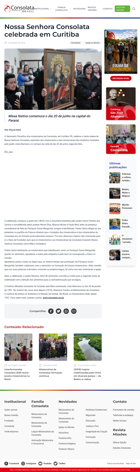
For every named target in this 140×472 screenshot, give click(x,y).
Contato (108, 8)
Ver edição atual (120, 78)
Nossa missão (11, 415)
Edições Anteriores (122, 448)
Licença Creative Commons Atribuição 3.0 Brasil (48, 470)
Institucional (41, 8)
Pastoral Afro (65, 438)
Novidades (79, 8)
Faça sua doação (120, 8)
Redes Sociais (119, 420)
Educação (90, 420)
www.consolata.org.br (53, 297)
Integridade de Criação (96, 431)
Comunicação (92, 442)
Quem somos (10, 409)
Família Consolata (61, 8)
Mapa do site (131, 464)
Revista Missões (92, 8)
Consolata (9, 426)
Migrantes (90, 415)
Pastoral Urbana (66, 449)
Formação (91, 437)
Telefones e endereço (123, 415)
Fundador (9, 420)
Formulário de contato (123, 409)
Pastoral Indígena (67, 443)
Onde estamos (11, 431)
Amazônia (63, 432)
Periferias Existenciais (96, 409)
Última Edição (119, 442)
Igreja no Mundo (93, 43)
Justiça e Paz (92, 426)
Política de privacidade (115, 464)
